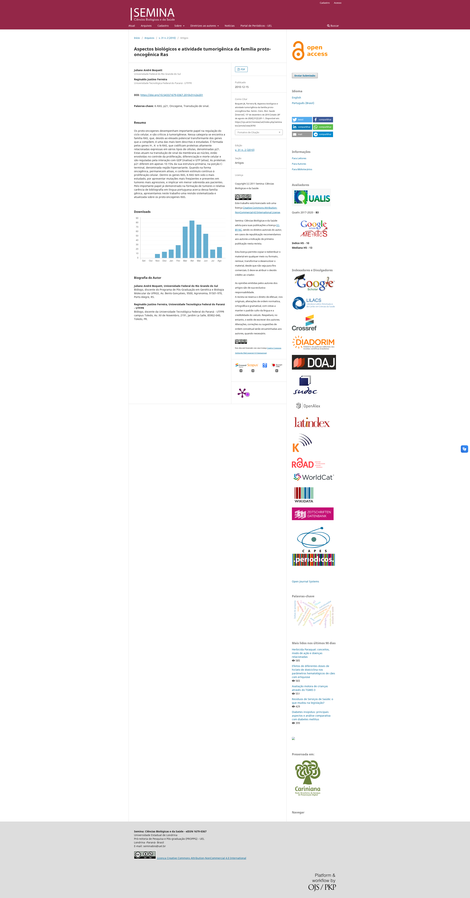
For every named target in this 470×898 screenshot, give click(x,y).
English (296, 97)
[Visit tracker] (293, 739)
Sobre (178, 25)
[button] (302, 119)
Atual (132, 25)
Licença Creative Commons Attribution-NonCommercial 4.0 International (201, 858)
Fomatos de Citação (248, 132)
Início (137, 38)
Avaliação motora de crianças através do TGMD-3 (310, 688)
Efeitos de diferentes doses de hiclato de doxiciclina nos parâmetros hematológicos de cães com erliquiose (313, 671)
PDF (242, 69)
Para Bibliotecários (302, 169)
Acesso (337, 2)
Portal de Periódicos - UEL (256, 25)
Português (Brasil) (303, 103)
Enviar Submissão (304, 75)
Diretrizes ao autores (203, 25)
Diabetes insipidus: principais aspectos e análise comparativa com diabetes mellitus (311, 715)
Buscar (334, 25)
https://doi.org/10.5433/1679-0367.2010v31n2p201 (171, 95)
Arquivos (146, 25)
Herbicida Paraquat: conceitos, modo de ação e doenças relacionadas (311, 653)
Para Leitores (299, 158)
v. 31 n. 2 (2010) (167, 38)
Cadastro (163, 25)
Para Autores (299, 163)
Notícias (230, 25)
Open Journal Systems (305, 581)
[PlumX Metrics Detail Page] (242, 393)
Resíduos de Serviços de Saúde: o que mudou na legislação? (312, 700)
